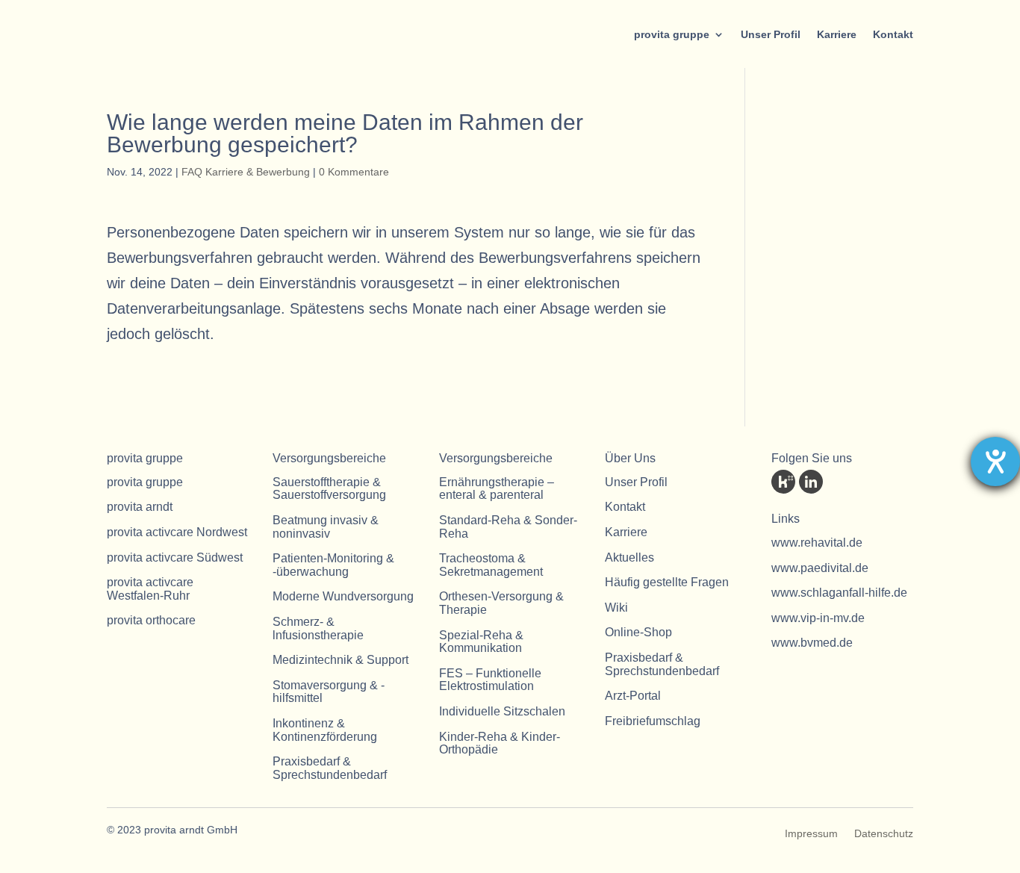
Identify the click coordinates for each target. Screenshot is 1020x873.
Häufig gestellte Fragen (667, 582)
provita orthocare (151, 620)
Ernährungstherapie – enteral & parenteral (496, 489)
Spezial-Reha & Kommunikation (481, 642)
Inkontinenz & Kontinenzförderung (325, 730)
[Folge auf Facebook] (838, 482)
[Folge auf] (783, 482)
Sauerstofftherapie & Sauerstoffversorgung (329, 489)
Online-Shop (638, 632)
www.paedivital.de (819, 568)
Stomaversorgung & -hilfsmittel (329, 692)
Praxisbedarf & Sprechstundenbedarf (330, 768)
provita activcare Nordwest (177, 532)
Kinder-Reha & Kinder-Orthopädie (499, 743)
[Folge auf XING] (866, 482)
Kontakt (893, 34)
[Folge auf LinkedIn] (811, 482)
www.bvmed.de (812, 642)
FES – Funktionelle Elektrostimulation (490, 680)
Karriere (836, 34)
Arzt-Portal (633, 695)
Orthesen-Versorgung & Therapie (501, 603)
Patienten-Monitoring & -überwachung (333, 565)
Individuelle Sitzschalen (502, 711)
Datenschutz (883, 833)
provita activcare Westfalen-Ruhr (150, 589)
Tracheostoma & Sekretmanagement (491, 565)
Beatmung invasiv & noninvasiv (326, 527)
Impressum (811, 833)
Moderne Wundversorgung (343, 596)
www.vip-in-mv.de (818, 618)
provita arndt (139, 506)
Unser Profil (770, 34)
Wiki (616, 607)
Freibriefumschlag (652, 721)
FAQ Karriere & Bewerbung (245, 172)
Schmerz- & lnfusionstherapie (318, 628)
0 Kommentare (354, 172)
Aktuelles (629, 557)
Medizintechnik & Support (340, 659)
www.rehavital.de (816, 542)
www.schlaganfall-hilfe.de (839, 592)
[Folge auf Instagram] (894, 482)
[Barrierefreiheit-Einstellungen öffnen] (995, 461)
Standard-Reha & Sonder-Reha (508, 527)
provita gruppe (671, 34)
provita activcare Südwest (175, 557)
